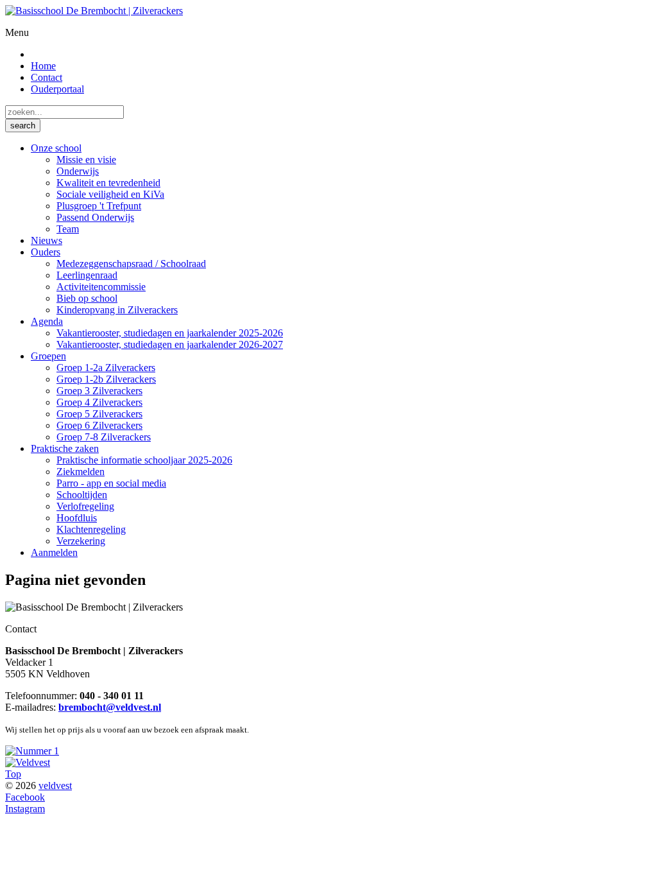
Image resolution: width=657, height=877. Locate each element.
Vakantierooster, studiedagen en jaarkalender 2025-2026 (169, 332)
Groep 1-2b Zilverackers (106, 379)
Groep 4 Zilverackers (99, 402)
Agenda (47, 321)
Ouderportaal (57, 88)
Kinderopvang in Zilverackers (117, 309)
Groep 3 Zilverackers (99, 390)
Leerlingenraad (86, 275)
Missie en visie (86, 159)
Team (67, 228)
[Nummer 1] (32, 750)
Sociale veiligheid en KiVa (110, 194)
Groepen (48, 356)
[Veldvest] (27, 762)
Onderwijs (77, 171)
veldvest (55, 785)
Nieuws (46, 240)
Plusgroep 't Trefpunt (98, 205)
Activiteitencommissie (101, 286)
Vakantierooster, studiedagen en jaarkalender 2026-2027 (169, 344)
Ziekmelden (80, 471)
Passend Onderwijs (95, 217)
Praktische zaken (65, 448)
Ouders (45, 252)
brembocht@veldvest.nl (109, 707)
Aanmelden (54, 552)
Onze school (56, 148)
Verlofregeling (85, 506)
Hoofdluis (76, 517)
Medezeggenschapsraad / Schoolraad (131, 263)
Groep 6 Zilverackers (99, 425)
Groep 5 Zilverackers (99, 413)
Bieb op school (86, 298)
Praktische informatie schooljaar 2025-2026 (144, 460)
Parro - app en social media (111, 483)
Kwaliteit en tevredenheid (108, 182)
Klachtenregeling (91, 529)
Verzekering (80, 540)
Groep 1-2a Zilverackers (105, 367)
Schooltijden (81, 494)
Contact (46, 77)
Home (43, 65)
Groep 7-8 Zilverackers (103, 436)
